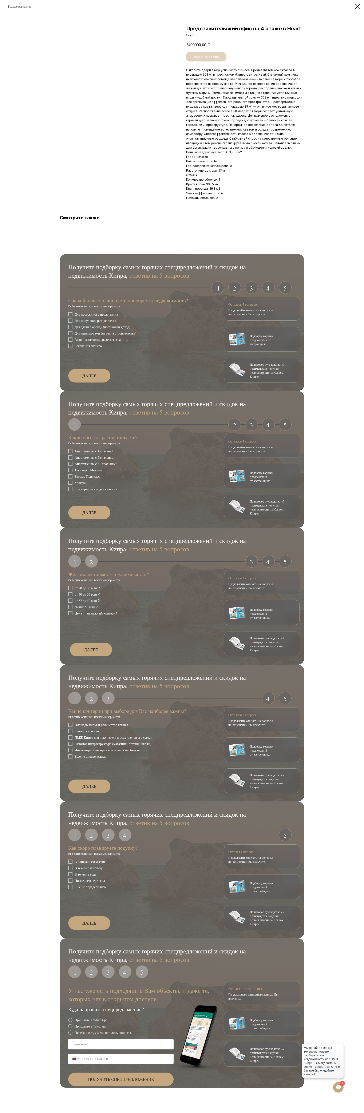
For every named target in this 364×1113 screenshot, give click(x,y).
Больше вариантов (19, 6)
